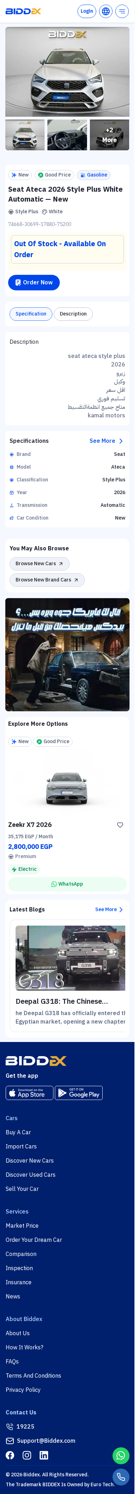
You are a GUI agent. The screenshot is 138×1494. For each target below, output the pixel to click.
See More (102, 441)
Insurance (18, 1282)
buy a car (18, 1132)
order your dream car (34, 1240)
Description (73, 314)
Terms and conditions (33, 1376)
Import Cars (21, 1146)
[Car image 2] (67, 135)
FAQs (12, 1361)
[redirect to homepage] (23, 11)
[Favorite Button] (120, 824)
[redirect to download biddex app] (29, 1093)
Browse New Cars (36, 563)
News (13, 1296)
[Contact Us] (121, 1477)
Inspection (19, 1268)
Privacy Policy (23, 1390)
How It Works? (24, 1347)
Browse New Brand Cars (43, 580)
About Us (18, 1333)
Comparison (21, 1254)
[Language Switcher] (106, 11)
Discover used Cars (31, 1175)
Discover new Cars (30, 1161)
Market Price (22, 1226)
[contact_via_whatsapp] (121, 1455)
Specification (31, 314)
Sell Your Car (22, 1189)
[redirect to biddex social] (10, 1455)
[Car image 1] (25, 135)
